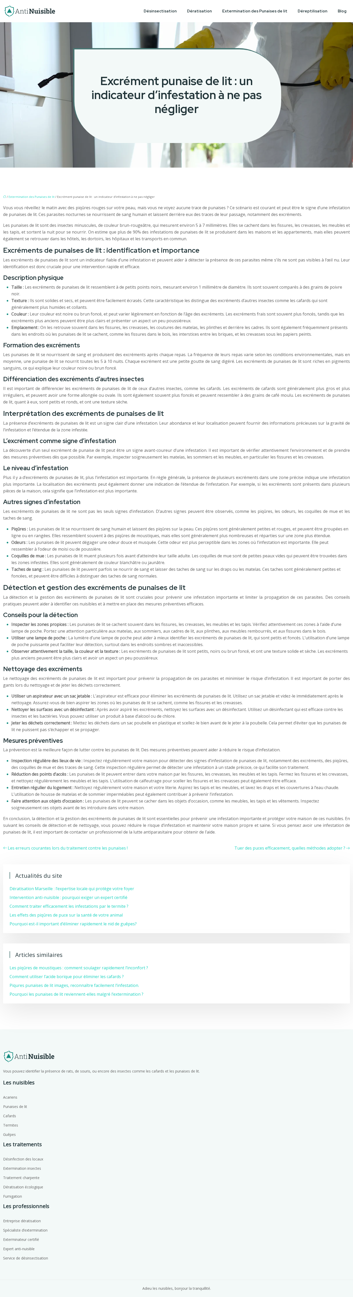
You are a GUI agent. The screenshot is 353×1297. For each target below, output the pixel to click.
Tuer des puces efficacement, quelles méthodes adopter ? (289, 848)
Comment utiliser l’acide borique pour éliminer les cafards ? (67, 976)
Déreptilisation (312, 11)
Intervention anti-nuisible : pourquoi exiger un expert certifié (68, 897)
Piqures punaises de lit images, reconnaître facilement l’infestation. (74, 985)
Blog (342, 11)
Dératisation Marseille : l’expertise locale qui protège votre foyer (72, 888)
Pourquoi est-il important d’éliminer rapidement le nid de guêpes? (73, 924)
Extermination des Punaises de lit (254, 11)
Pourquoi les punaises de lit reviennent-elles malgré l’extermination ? (76, 994)
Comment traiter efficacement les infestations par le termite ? (69, 906)
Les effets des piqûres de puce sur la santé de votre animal (66, 915)
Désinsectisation (160, 11)
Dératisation (199, 11)
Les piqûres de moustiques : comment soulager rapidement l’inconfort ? (79, 968)
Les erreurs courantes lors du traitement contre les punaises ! (68, 848)
